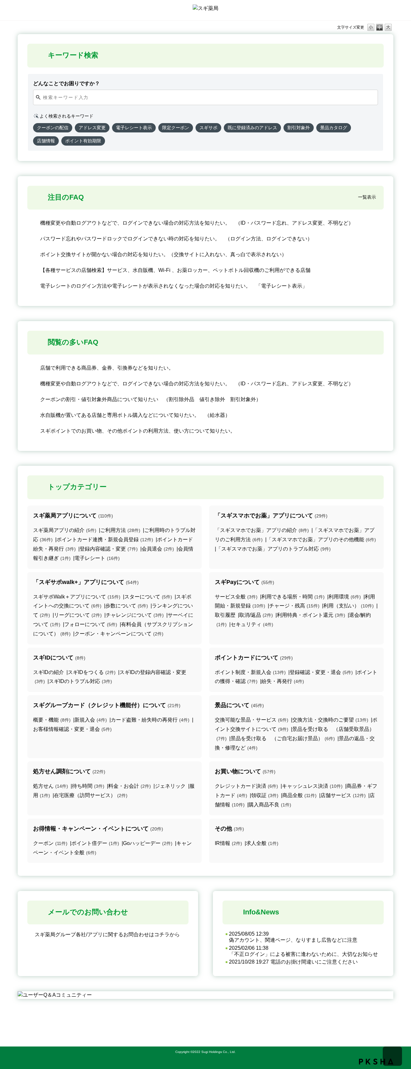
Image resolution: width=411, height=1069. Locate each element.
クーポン (50, 843)
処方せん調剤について (69, 771)
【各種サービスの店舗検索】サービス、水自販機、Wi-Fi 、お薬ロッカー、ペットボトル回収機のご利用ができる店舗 (175, 270)
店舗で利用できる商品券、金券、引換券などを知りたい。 (107, 368)
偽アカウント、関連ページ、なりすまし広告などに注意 (293, 940)
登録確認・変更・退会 (321, 672)
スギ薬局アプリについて (73, 515)
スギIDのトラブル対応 (80, 681)
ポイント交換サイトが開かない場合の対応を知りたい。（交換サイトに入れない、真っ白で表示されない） (163, 254)
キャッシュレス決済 (312, 786)
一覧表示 (367, 197)
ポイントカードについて (254, 657)
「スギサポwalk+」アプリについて (86, 582)
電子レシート (97, 558)
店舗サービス (343, 795)
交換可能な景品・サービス (251, 720)
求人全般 (262, 843)
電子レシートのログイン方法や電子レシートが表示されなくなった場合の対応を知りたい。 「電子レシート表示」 (173, 286)
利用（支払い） (348, 605)
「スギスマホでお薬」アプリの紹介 (262, 530)
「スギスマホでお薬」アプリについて (271, 515)
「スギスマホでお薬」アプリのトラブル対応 (273, 549)
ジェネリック (170, 786)
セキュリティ (252, 624)
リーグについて (78, 615)
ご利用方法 (120, 530)
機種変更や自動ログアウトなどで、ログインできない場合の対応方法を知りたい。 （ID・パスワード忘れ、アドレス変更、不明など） (197, 223)
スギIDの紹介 (48, 672)
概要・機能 (52, 720)
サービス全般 (236, 596)
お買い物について (245, 771)
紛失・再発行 (282, 681)
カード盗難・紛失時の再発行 (150, 720)
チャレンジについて (135, 615)
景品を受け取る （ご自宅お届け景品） (283, 738)
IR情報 (228, 843)
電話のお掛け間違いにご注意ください (314, 962)
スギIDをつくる (92, 672)
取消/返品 (256, 615)
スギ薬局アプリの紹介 (64, 530)
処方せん (50, 786)
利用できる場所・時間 (293, 596)
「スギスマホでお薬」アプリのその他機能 (321, 539)
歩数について (126, 605)
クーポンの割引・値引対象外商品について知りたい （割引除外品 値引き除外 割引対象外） (150, 399)
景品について (239, 705)
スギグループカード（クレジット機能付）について (106, 705)
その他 (229, 828)
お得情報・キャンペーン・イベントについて (98, 828)
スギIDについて (59, 657)
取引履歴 (225, 615)
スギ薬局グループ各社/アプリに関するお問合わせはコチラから (107, 934)
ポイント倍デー (95, 843)
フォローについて (90, 624)
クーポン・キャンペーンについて (118, 633)
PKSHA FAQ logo (376, 1061)
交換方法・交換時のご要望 (330, 720)
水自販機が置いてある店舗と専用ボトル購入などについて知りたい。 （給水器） (135, 415)
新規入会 (90, 720)
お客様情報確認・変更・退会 (72, 729)
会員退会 (158, 549)
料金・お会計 (129, 786)
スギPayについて (244, 582)
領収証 (264, 795)
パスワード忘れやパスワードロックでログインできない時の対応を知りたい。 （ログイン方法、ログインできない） (176, 238)
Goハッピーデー (147, 843)
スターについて (148, 596)
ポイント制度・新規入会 (250, 672)
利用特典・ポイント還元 (311, 615)
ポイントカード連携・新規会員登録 (105, 539)
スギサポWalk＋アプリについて (76, 596)
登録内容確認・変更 (109, 549)
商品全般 (299, 795)
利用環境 (344, 596)
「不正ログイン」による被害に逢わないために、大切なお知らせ (303, 954)
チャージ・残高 (294, 605)
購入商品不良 (270, 804)
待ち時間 (88, 786)
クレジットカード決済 (246, 786)
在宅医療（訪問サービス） (90, 795)
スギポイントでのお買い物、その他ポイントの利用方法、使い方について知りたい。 (137, 431)
